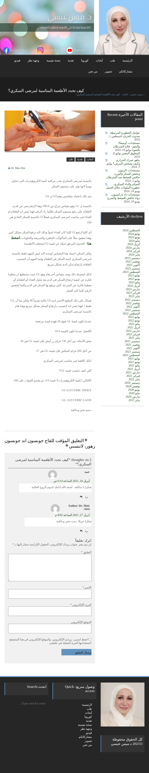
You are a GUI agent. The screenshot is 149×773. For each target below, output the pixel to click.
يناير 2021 (134, 379)
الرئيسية (127, 60)
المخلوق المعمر (131, 153)
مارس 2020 (133, 396)
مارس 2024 (133, 247)
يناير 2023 (134, 296)
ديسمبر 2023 (132, 258)
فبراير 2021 (133, 375)
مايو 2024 (134, 240)
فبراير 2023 (133, 292)
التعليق (86, 552)
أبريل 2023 (133, 285)
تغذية (71, 60)
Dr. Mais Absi (18, 168)
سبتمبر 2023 (132, 268)
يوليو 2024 (134, 233)
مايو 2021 (134, 365)
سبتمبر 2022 (132, 310)
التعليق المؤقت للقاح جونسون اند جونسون (44, 440)
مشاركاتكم (125, 71)
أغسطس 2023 (131, 271)
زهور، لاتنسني (82, 446)
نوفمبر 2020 (133, 386)
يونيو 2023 (134, 278)
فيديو (17, 60)
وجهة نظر (33, 60)
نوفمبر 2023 (133, 261)
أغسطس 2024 (131, 230)
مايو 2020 (134, 393)
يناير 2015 (134, 400)
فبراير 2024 (133, 251)
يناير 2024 (134, 254)
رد (86, 496)
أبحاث (99, 60)
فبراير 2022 (133, 334)
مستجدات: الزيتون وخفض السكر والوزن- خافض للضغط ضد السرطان (123, 174)
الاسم (86, 587)
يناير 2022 (134, 337)
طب (112, 60)
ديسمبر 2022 (132, 299)
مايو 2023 (134, 282)
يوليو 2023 (134, 275)
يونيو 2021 (134, 362)
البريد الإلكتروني (80, 604)
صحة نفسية (54, 60)
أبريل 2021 (133, 368)
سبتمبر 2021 (132, 351)
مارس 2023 (133, 289)
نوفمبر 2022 (133, 303)
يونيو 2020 (134, 389)
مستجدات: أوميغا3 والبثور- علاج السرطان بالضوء (126, 146)
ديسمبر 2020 (132, 382)
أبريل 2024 (133, 244)
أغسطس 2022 (131, 313)
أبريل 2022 (133, 327)
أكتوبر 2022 (133, 306)
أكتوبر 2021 (133, 348)
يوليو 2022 (134, 316)
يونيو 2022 (134, 320)
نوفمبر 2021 (133, 344)
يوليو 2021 (134, 358)
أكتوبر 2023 (133, 264)
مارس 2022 (133, 330)
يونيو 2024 (134, 237)
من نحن (93, 71)
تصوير (108, 71)
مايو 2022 (134, 323)
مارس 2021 (133, 372)
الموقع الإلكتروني (81, 622)
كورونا (84, 60)
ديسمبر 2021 (132, 341)
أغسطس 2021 (131, 355)
